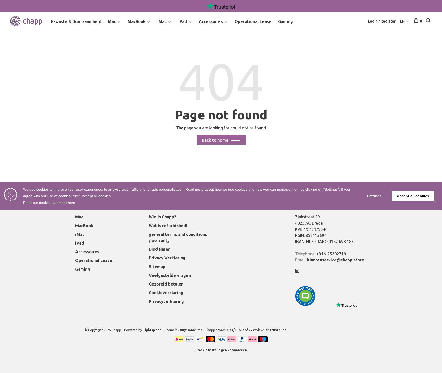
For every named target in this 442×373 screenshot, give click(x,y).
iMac (162, 21)
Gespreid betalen (166, 284)
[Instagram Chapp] (297, 271)
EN (402, 21)
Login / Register (382, 21)
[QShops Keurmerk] (305, 304)
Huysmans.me (191, 330)
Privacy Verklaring (167, 258)
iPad (182, 21)
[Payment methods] (179, 340)
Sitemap (157, 266)
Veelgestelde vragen (170, 275)
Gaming (285, 21)
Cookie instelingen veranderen (221, 350)
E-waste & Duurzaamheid (76, 21)
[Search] (429, 21)
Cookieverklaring (166, 292)
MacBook (137, 21)
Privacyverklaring (166, 301)
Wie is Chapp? (162, 217)
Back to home (215, 140)
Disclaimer (159, 249)
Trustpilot (277, 330)
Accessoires (211, 21)
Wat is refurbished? (168, 225)
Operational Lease (253, 21)
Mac (112, 21)
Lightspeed (152, 330)
